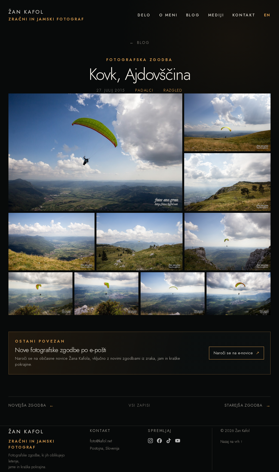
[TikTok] (168, 440)
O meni (168, 15)
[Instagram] (150, 440)
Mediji (216, 15)
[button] (95, 152)
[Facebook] (159, 440)
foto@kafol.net (101, 441)
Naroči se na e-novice (236, 353)
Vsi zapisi (139, 405)
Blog (193, 15)
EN (267, 15)
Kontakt (244, 15)
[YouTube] (177, 440)
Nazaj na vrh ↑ (231, 441)
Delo (144, 15)
